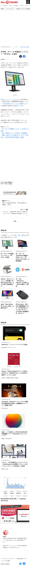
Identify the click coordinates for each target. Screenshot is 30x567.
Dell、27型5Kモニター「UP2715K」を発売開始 (14, 133)
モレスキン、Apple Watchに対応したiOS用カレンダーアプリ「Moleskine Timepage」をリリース (15, 212)
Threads (10, 5)
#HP (24, 47)
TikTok (26, 5)
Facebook (5, 5)
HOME (2, 9)
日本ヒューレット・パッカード (9, 99)
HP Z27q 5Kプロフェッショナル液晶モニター (15, 103)
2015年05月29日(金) (5, 47)
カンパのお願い (6, 560)
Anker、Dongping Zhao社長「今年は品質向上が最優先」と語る (14, 202)
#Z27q (27, 47)
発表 (16, 105)
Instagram (16, 5)
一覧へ (15, 221)
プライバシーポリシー (8, 558)
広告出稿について (22, 558)
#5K (21, 47)
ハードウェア (10, 9)
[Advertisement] (15, 26)
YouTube (22, 5)
